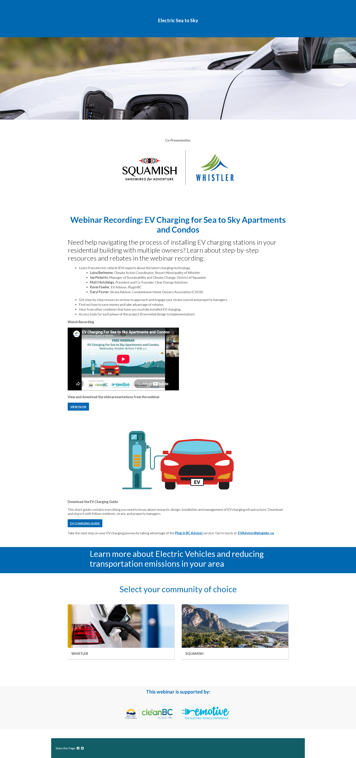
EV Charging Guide (85, 523)
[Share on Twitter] (82, 748)
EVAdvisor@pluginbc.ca (256, 533)
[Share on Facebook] (78, 748)
